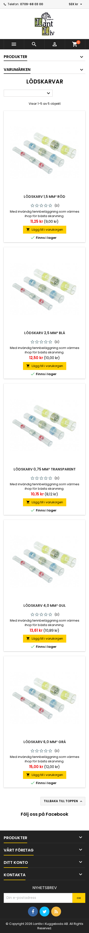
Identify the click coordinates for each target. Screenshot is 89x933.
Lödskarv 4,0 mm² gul (44, 605)
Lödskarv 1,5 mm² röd (44, 196)
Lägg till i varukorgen (44, 229)
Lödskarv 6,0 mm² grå (44, 741)
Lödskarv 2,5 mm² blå (44, 332)
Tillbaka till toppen (63, 801)
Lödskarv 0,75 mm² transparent (45, 469)
